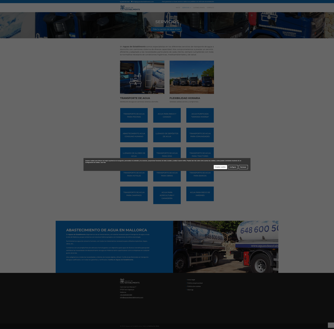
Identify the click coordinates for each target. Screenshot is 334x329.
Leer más (103, 162)
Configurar (233, 167)
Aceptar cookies (220, 167)
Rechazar (243, 167)
